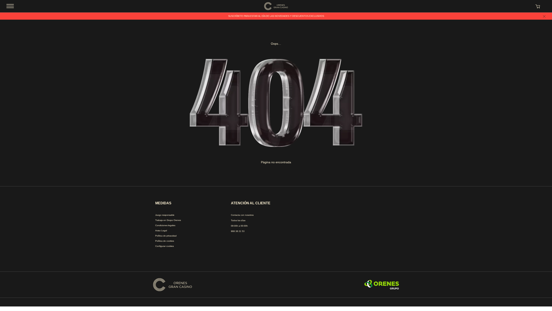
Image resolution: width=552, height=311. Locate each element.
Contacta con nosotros (242, 215)
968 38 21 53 (238, 231)
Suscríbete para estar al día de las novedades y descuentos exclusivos (276, 16)
